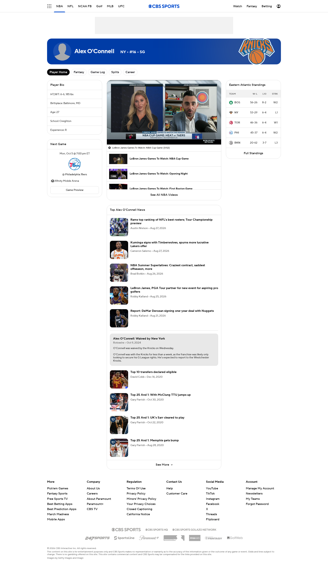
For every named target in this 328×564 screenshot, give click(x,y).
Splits (115, 72)
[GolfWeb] (235, 538)
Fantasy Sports (57, 493)
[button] (49, 6)
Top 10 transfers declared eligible (153, 372)
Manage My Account (260, 488)
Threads (211, 514)
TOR (237, 122)
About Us (93, 488)
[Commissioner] (174, 537)
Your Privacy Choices (141, 504)
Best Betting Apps (59, 504)
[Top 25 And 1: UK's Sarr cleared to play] (119, 425)
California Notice (138, 514)
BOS (237, 102)
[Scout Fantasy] (213, 538)
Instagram (213, 499)
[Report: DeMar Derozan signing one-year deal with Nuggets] (119, 318)
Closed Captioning (139, 509)
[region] (164, 112)
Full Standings (253, 153)
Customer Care (176, 493)
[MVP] (194, 536)
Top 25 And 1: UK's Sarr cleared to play (157, 417)
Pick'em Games (57, 488)
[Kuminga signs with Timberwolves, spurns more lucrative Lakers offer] (119, 250)
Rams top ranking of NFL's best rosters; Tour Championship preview (171, 221)
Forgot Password (257, 504)
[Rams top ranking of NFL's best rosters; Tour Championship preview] (119, 227)
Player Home (58, 72)
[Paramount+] (149, 537)
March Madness (58, 514)
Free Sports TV (57, 499)
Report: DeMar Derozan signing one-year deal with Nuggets (172, 311)
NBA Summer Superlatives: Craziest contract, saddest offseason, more (167, 267)
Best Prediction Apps (61, 509)
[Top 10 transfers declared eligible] (119, 379)
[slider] (164, 133)
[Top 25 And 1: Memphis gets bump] (119, 448)
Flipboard (212, 519)
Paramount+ (95, 504)
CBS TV (92, 509)
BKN (237, 143)
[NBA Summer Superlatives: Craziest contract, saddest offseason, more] (119, 273)
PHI (236, 132)
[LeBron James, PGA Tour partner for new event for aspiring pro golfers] (119, 295)
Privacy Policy (136, 493)
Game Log (98, 72)
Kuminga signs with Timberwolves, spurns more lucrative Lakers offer (169, 244)
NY (236, 112)
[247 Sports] (97, 537)
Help (169, 488)
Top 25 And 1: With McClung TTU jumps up (160, 395)
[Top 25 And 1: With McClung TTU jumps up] (119, 402)
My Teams (253, 499)
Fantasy (79, 72)
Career (130, 72)
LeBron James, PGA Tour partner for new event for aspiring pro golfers (174, 290)
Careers (92, 493)
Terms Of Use (136, 488)
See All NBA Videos (164, 195)
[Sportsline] (124, 537)
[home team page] (75, 164)
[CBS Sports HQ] (156, 529)
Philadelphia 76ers (76, 174)
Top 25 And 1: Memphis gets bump (154, 440)
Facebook (212, 504)
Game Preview (75, 190)
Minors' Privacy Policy (141, 499)
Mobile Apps (56, 519)
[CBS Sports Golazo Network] (194, 529)
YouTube (212, 488)
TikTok (210, 493)
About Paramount (99, 499)
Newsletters (254, 493)
